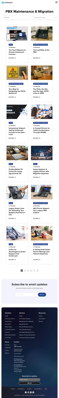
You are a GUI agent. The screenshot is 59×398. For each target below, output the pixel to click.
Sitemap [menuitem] (13, 388)
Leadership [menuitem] (7, 347)
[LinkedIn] (31, 392)
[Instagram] (28, 392)
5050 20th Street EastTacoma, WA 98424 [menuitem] (19, 360)
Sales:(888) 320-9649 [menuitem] (17, 345)
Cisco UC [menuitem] (7, 332)
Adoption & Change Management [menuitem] (27, 335)
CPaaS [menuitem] (6, 316)
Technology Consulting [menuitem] (24, 318)
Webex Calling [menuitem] (8, 327)
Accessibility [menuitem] (21, 388)
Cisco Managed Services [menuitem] (25, 329)
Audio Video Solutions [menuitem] (10, 335)
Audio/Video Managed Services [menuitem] (26, 332)
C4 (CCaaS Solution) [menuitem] (10, 329)
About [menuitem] (7, 342)
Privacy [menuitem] (29, 388)
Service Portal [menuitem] (17, 353)
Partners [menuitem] (7, 353)
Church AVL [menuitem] (8, 337)
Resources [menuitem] (42, 313)
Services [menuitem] (22, 313)
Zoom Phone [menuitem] (8, 324)
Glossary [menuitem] (41, 321)
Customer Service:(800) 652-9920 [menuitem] (18, 350)
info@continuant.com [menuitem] (19, 356)
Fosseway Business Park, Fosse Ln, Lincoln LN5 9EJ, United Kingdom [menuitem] (20, 368)
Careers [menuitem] (7, 350)
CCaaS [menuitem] (21, 316)
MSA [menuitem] (46, 388)
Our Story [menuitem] (7, 345)
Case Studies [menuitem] (42, 318)
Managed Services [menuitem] (23, 324)
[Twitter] (33, 392)
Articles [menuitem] (40, 316)
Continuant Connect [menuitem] (10, 318)
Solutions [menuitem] (8, 313)
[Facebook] (25, 392)
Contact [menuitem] (16, 342)
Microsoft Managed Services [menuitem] (26, 327)
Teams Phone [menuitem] (8, 321)
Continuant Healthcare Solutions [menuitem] (27, 337)
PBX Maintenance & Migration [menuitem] (26, 321)
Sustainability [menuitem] (38, 388)
